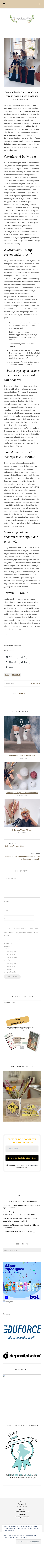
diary (7, 675)
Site (5, 919)
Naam (6, 902)
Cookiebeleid (23, 1537)
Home (22, 1501)
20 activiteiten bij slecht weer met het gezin (20, 1201)
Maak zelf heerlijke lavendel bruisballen (22, 793)
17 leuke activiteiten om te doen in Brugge (19, 1232)
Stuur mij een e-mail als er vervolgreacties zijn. (12, 956)
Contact (22, 1509)
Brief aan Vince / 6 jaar (22, 830)
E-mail (6, 910)
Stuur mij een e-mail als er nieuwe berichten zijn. (11, 968)
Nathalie (23, 693)
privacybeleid (33, 1165)
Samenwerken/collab (22, 1512)
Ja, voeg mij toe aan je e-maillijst (8, 946)
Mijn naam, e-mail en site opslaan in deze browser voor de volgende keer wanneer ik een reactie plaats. (21, 932)
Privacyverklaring (22, 1517)
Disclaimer (22, 1514)
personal (16, 675)
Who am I (22, 1504)
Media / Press (22, 1507)
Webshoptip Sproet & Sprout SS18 (22, 755)
